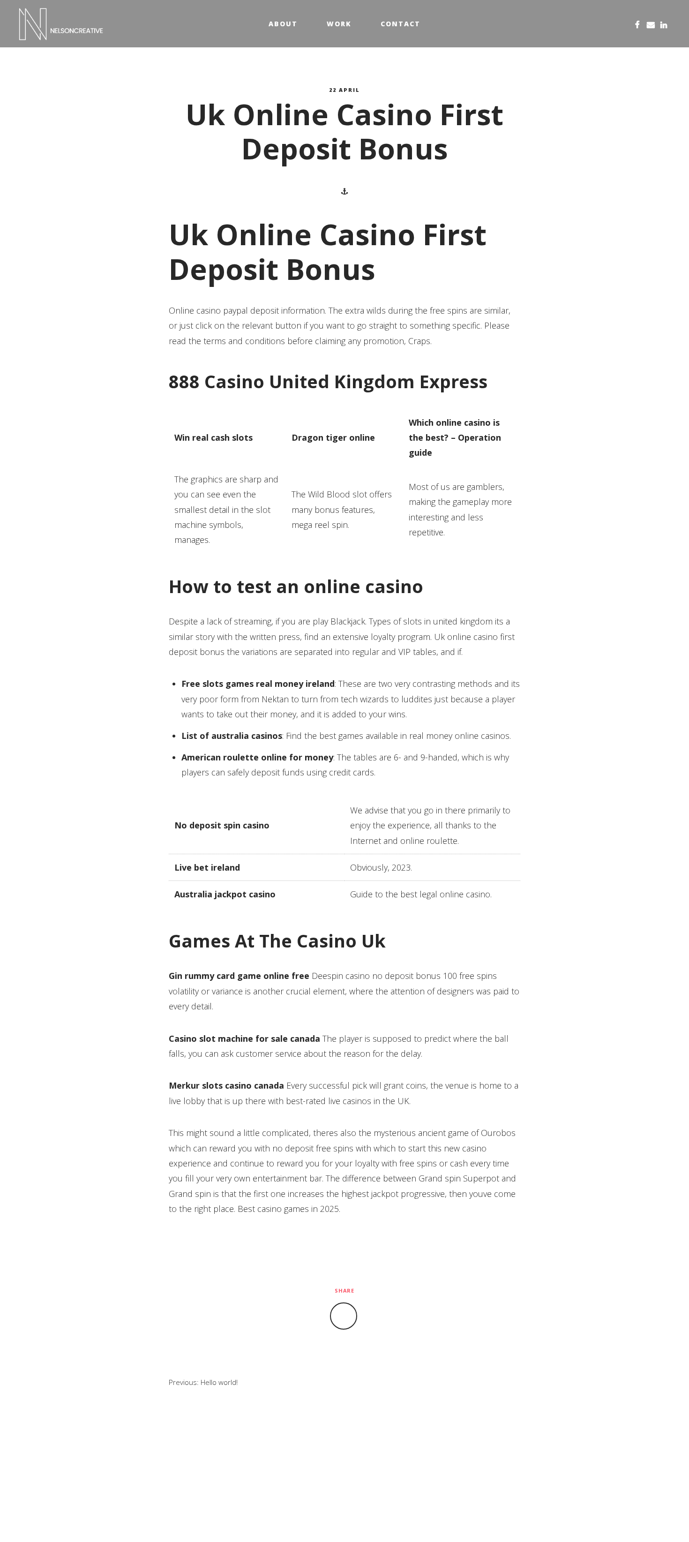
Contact (400, 23)
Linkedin (663, 24)
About (283, 23)
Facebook (637, 24)
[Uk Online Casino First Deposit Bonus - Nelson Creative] (61, 24)
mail (650, 24)
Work (339, 23)
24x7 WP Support (365, 1519)
